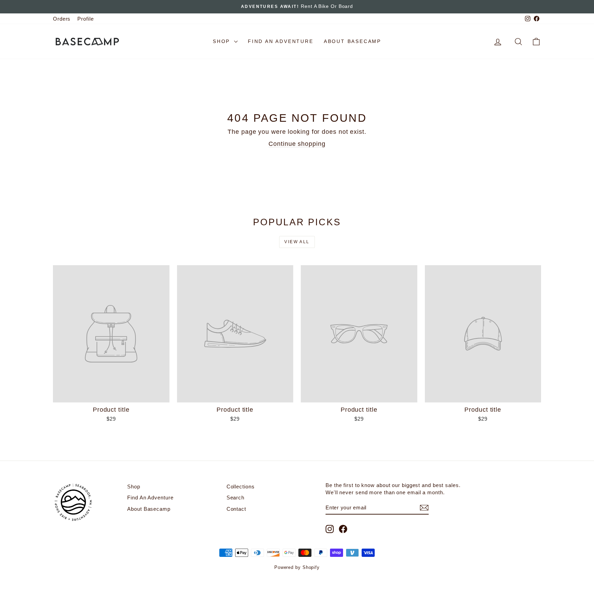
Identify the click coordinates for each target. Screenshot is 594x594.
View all (296, 241)
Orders (61, 19)
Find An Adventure (281, 41)
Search (235, 497)
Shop (222, 41)
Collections (241, 486)
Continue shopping (296, 143)
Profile (85, 19)
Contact (236, 509)
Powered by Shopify (297, 567)
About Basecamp (352, 41)
